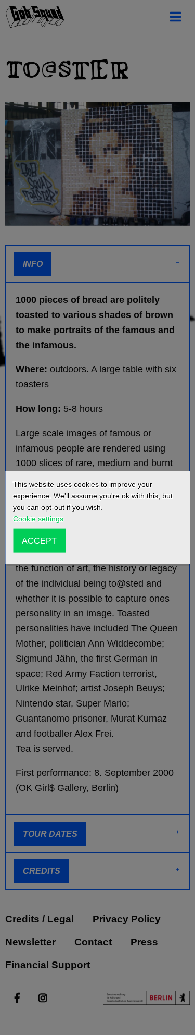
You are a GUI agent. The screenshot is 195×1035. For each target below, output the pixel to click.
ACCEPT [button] (39, 540)
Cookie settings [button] (38, 519)
